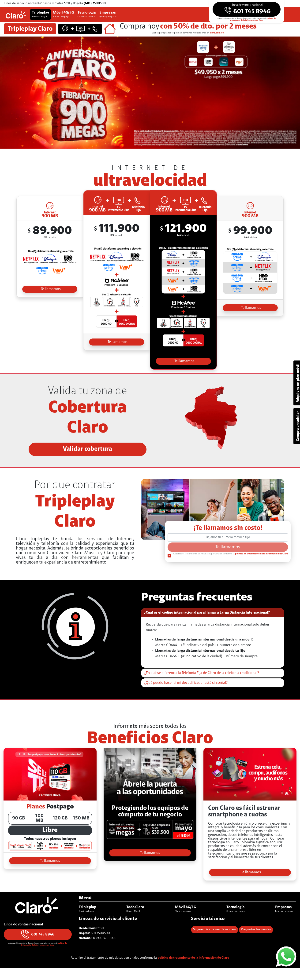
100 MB (39, 818)
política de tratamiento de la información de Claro (253, 19)
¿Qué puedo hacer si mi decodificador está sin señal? (186, 683)
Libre (50, 830)
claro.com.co (217, 33)
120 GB (60, 818)
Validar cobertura (87, 449)
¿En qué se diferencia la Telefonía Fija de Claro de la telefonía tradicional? (201, 673)
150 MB (81, 818)
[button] (247, 9)
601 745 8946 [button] (42, 934)
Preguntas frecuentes (256, 929)
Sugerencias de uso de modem (214, 929)
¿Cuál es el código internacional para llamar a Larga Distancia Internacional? (207, 613)
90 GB (18, 818)
